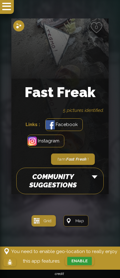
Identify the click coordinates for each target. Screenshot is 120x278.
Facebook (67, 124)
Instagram (48, 141)
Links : (33, 124)
